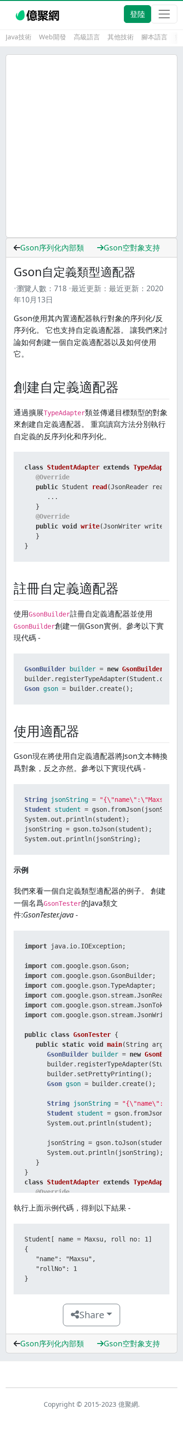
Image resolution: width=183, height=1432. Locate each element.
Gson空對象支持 (132, 247)
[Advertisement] (91, 146)
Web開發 (52, 36)
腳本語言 (154, 36)
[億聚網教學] (38, 14)
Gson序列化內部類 (52, 247)
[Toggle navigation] (164, 14)
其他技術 (120, 36)
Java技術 (18, 36)
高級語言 (87, 36)
